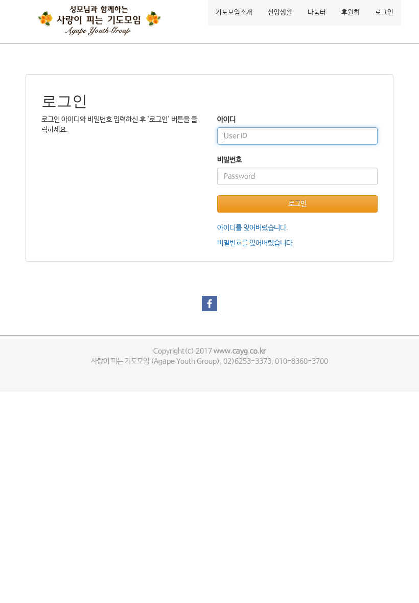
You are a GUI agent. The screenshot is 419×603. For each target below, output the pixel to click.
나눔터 (317, 12)
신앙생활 (280, 12)
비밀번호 (229, 160)
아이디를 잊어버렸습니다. (252, 228)
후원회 (350, 12)
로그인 (384, 12)
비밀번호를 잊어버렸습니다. (255, 243)
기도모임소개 (234, 12)
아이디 (226, 119)
